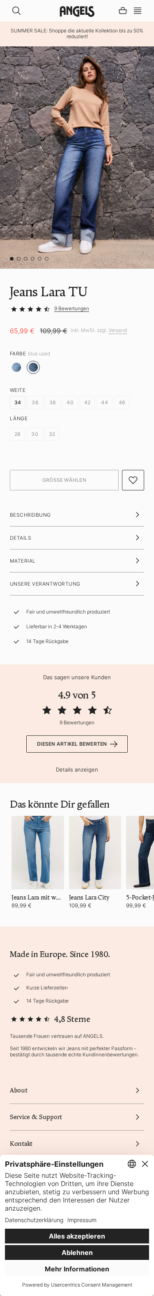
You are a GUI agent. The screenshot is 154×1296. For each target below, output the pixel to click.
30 (34, 434)
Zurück (19, 53)
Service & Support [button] (36, 1117)
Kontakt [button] (21, 1143)
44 (104, 402)
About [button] (19, 1090)
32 (52, 434)
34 (17, 402)
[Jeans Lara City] (95, 852)
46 (122, 402)
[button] (137, 10)
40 (70, 402)
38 (52, 402)
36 (35, 402)
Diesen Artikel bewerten (72, 744)
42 (87, 402)
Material (23, 561)
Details (20, 538)
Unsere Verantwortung (45, 584)
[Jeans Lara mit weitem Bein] (37, 852)
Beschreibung (30, 515)
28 (17, 434)
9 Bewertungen (71, 308)
